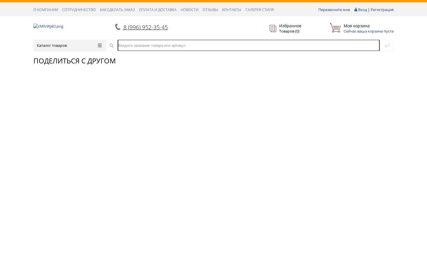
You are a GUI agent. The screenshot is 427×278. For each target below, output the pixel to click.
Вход (362, 9)
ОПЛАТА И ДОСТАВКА (158, 9)
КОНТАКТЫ (231, 9)
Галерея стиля (259, 9)
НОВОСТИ (189, 9)
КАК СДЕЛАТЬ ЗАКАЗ (117, 9)
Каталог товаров (52, 45)
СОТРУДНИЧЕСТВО (79, 9)
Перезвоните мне (334, 9)
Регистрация (382, 9)
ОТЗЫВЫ (210, 9)
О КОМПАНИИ (45, 9)
